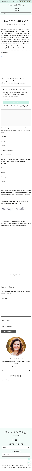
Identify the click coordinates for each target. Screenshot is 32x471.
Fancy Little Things (16, 5)
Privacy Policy (13, 467)
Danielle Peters (15, 221)
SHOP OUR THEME (24, 1)
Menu (17, 8)
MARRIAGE (18, 275)
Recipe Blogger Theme (24, 467)
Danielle (12, 275)
